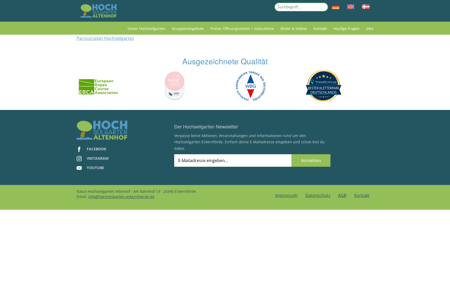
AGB (342, 195)
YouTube (95, 167)
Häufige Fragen (346, 28)
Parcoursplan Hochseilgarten (105, 38)
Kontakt (320, 28)
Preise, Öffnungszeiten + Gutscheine (242, 28)
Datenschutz (317, 195)
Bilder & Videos (293, 28)
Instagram (97, 158)
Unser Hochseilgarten (146, 28)
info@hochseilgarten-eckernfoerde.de (121, 196)
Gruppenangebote (188, 28)
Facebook (96, 148)
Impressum (286, 195)
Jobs (369, 28)
